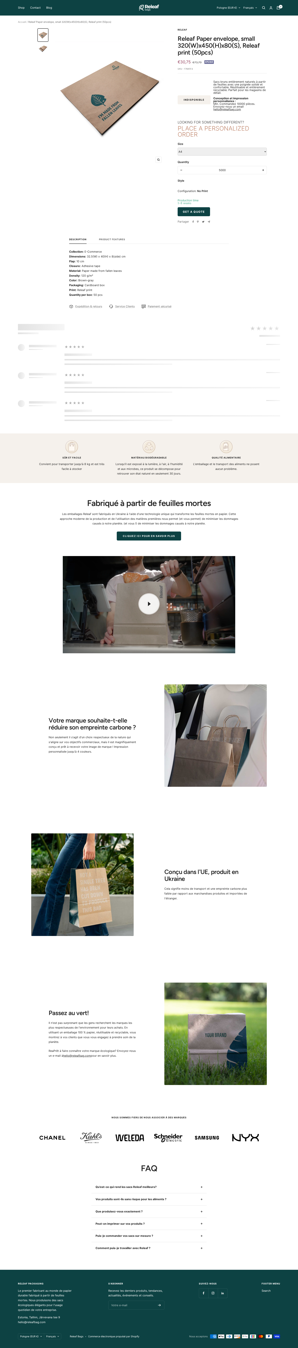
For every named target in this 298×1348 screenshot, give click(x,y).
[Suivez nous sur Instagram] (213, 1293)
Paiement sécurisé (159, 306)
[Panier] (278, 7)
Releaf (182, 29)
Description (78, 239)
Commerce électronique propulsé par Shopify (113, 1336)
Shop (21, 7)
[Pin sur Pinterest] (198, 222)
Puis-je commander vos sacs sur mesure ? (124, 1235)
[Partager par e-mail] (209, 222)
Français (248, 7)
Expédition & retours (88, 306)
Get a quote (194, 211)
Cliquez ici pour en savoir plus (149, 535)
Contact (35, 7)
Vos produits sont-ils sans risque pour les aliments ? (131, 1199)
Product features (112, 239)
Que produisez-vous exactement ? (119, 1211)
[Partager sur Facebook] (193, 222)
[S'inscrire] (159, 1305)
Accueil (22, 21)
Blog (49, 7)
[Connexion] (270, 7)
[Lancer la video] (149, 604)
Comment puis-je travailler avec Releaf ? (123, 1248)
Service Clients (125, 306)
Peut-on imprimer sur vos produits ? (120, 1223)
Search (266, 1290)
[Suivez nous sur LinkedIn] (222, 1293)
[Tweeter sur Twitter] (203, 222)
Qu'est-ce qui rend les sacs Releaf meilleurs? (126, 1187)
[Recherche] (263, 7)
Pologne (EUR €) (227, 7)
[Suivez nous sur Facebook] (203, 1293)
